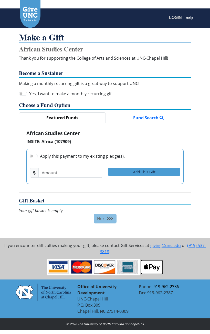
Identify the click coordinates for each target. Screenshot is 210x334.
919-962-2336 (166, 286)
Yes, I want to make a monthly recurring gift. (71, 93)
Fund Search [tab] (146, 118)
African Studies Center (53, 133)
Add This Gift (144, 171)
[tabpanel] (105, 157)
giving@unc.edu (165, 245)
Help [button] (189, 17)
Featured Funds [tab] (62, 118)
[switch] (23, 94)
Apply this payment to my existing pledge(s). (82, 156)
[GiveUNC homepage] (59, 14)
